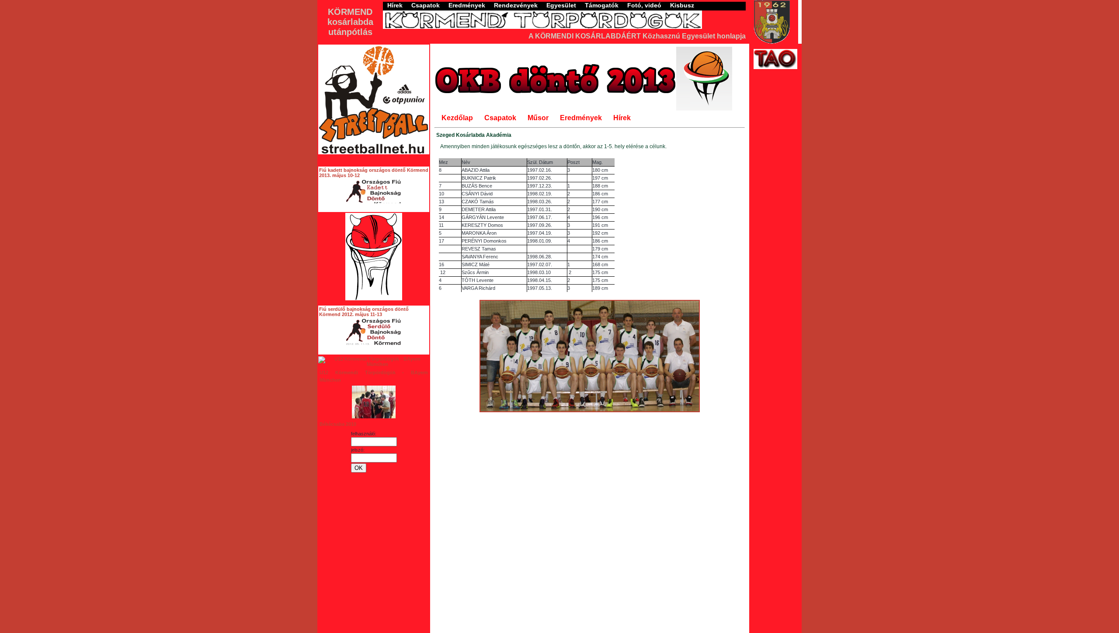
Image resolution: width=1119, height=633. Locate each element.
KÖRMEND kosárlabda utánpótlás (350, 22)
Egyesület (561, 5)
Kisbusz (682, 5)
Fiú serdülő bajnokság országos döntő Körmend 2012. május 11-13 (364, 311)
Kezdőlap (457, 118)
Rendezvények (516, 5)
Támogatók (602, 5)
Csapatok (425, 5)
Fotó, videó (644, 5)
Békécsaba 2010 (338, 424)
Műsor (538, 118)
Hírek (395, 5)
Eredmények (466, 5)
